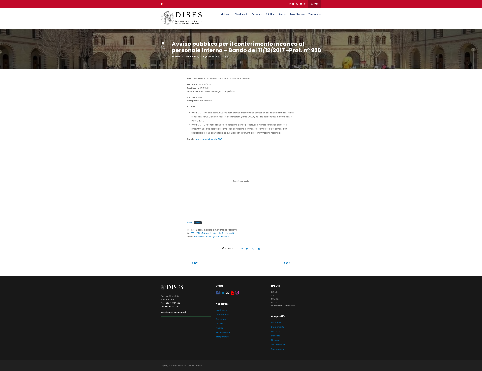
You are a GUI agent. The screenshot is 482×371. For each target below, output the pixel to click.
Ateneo (314, 4)
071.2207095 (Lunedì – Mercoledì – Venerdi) (212, 233)
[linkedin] (293, 4)
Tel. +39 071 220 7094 (170, 303)
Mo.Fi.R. (274, 302)
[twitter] (297, 4)
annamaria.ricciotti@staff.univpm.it (211, 236)
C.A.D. (274, 295)
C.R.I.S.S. (275, 299)
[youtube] (301, 4)
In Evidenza (225, 14)
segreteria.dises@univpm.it (173, 312)
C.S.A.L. (274, 292)
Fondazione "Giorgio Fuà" (283, 305)
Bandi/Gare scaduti (209, 57)
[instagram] (304, 4)
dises (177, 57)
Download (198, 222)
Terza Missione (297, 14)
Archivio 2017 (191, 57)
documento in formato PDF (208, 139)
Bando (189, 222)
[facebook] (290, 4)
